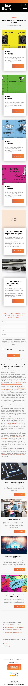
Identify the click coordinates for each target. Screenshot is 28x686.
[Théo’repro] (14, 1)
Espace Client (25, 5)
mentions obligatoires (12, 423)
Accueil (6, 15)
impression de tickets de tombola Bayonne (14, 627)
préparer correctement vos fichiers (8, 421)
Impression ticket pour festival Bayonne (13, 632)
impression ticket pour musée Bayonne (13, 629)
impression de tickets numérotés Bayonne (14, 624)
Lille (6, 643)
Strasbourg (7, 646)
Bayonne (11, 15)
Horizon (12, 681)
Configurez (13, 667)
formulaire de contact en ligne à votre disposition (13, 454)
